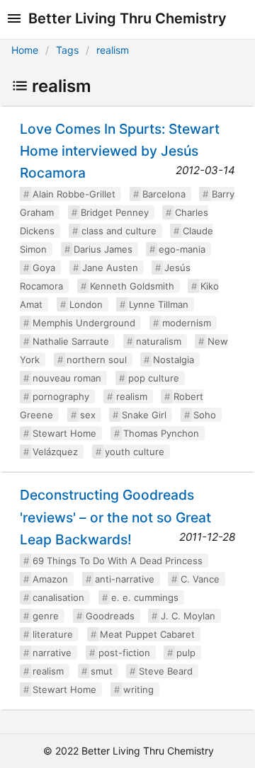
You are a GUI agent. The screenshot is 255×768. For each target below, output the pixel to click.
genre (46, 615)
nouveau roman (67, 378)
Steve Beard (166, 671)
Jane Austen (110, 267)
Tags (67, 50)
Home (24, 50)
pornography (61, 396)
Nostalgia (173, 359)
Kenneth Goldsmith (132, 286)
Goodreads (110, 615)
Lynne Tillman (158, 304)
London (86, 304)
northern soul (97, 359)
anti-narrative (124, 579)
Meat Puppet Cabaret (147, 634)
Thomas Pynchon (161, 433)
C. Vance (200, 579)
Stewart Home (64, 433)
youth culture (134, 451)
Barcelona (164, 194)
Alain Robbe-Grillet (74, 194)
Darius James (103, 249)
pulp (186, 652)
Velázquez (55, 451)
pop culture (153, 378)
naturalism (158, 341)
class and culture (119, 230)
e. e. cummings (144, 597)
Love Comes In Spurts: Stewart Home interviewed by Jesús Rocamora (120, 150)
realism (112, 50)
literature (53, 634)
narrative (52, 652)
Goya (44, 267)
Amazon (50, 579)
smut (102, 671)
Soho (204, 414)
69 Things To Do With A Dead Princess (118, 560)
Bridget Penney (115, 212)
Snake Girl (144, 414)
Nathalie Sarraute (71, 341)
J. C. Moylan (188, 615)
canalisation (58, 597)
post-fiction (124, 652)
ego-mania (182, 249)
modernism (186, 322)
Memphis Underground (84, 322)
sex (88, 414)
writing (138, 689)
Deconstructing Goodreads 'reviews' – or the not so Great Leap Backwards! (115, 516)
